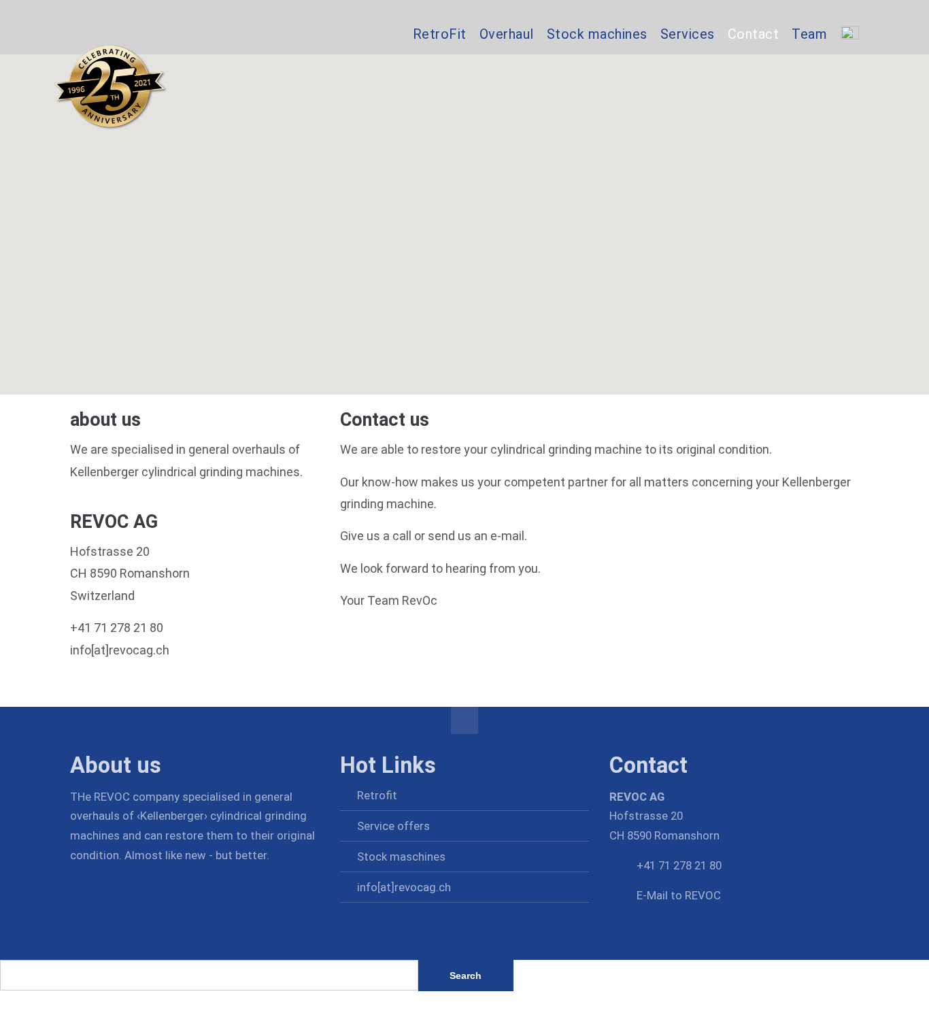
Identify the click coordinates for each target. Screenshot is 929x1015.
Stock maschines (401, 856)
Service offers (393, 826)
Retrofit (377, 795)
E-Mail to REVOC (679, 895)
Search (466, 975)
